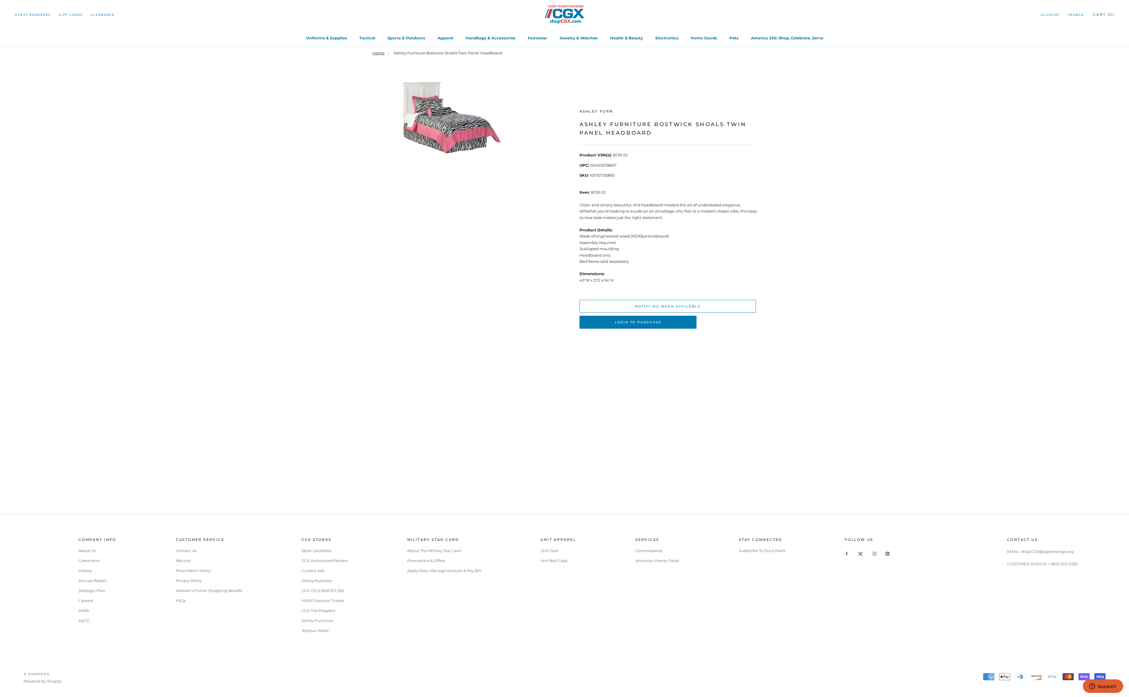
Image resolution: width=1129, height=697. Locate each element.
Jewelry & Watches (579, 38)
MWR (84, 611)
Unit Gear (549, 551)
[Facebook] (847, 553)
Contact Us (186, 551)
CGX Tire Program (318, 611)
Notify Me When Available (667, 306)
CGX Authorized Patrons (325, 561)
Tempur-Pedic (315, 631)
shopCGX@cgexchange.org (1047, 551)
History (85, 571)
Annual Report (92, 581)
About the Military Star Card (434, 551)
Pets (734, 38)
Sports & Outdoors (406, 38)
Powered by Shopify (42, 681)
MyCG (84, 621)
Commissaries (648, 551)
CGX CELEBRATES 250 (323, 591)
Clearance (103, 15)
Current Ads (313, 571)
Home (379, 53)
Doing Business (317, 581)
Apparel (445, 38)
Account (1050, 15)
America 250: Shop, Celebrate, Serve (787, 38)
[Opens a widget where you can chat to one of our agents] (1103, 686)
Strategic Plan (92, 591)
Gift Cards (71, 15)
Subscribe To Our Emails (762, 551)
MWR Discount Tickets (323, 601)
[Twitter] (861, 553)
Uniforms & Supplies (326, 38)
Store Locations (316, 551)
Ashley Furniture (317, 621)
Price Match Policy (193, 571)
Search (1076, 15)
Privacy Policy (189, 581)
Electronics (666, 38)
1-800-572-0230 (1063, 563)
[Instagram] (874, 553)
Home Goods (704, 38)
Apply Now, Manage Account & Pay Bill (444, 571)
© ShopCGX (36, 674)
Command (89, 561)
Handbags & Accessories (490, 38)
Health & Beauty (626, 38)
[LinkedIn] (887, 553)
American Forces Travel (657, 561)
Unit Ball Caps (553, 561)
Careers (86, 601)
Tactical (367, 38)
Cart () (1103, 14)
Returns (183, 561)
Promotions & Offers (426, 561)
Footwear (537, 38)
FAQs (181, 601)
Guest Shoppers (33, 15)
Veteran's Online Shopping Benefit (209, 591)
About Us (87, 551)
